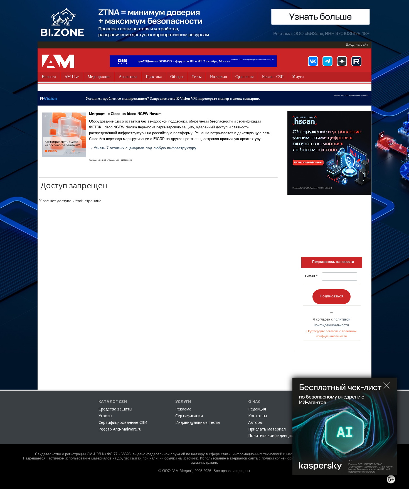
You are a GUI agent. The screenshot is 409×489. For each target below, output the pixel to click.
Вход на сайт (357, 45)
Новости (49, 77)
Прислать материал (267, 429)
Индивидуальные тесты (197, 422)
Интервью (218, 77)
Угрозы (105, 415)
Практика (154, 77)
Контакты (257, 415)
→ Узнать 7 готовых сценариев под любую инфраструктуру (142, 148)
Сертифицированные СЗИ (122, 422)
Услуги (298, 77)
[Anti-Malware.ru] (58, 61)
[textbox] (333, 262)
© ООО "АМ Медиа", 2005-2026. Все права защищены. (204, 471)
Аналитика (128, 77)
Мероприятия (99, 77)
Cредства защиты (115, 409)
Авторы (255, 422)
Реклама (183, 409)
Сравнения (244, 77)
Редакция (257, 409)
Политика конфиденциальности (278, 435)
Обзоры (176, 77)
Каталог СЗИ (273, 77)
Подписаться (331, 296)
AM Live (72, 77)
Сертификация (189, 415)
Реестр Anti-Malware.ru (119, 429)
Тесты (196, 77)
